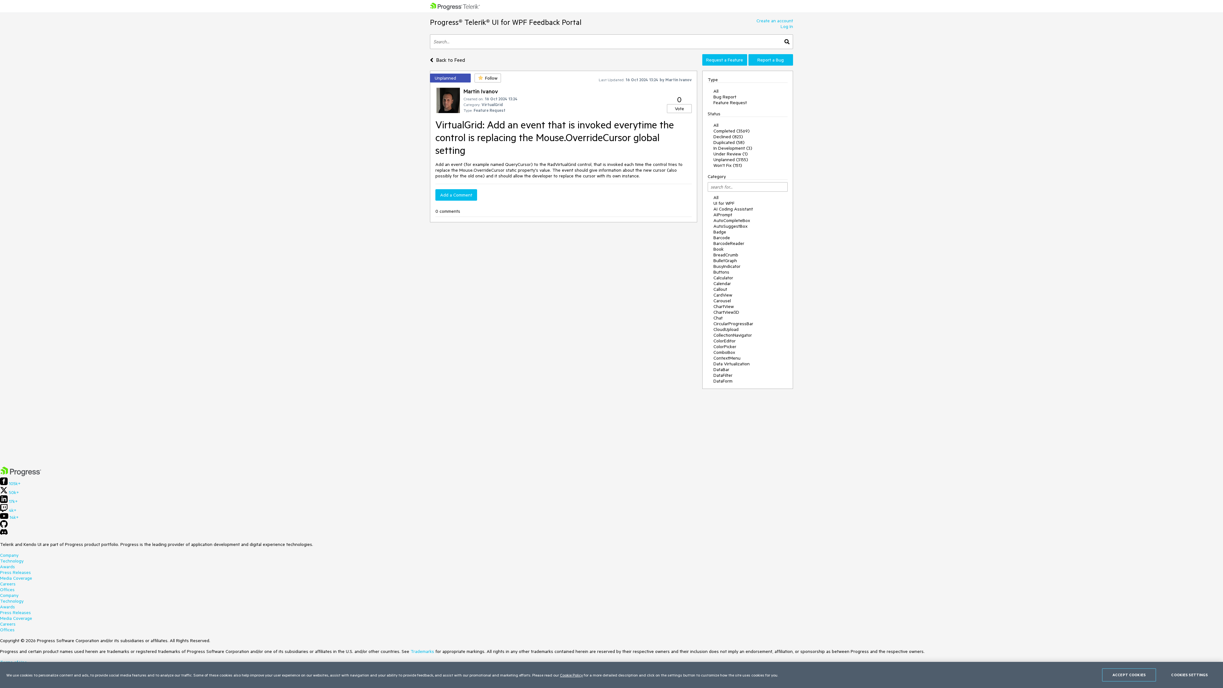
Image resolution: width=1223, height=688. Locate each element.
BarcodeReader (728, 243)
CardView (722, 295)
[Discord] (4, 533)
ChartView (723, 306)
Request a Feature (724, 60)
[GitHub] (4, 526)
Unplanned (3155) (730, 159)
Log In (787, 26)
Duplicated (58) (729, 142)
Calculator (723, 278)
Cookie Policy (571, 674)
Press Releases (15, 572)
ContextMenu (726, 358)
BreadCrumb (725, 255)
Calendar (722, 283)
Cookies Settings (1189, 674)
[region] (611, 675)
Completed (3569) (731, 131)
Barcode (721, 237)
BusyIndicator (726, 266)
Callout (720, 289)
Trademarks (422, 651)
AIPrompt (722, 215)
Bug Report (724, 97)
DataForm (723, 381)
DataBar (721, 369)
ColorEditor (724, 341)
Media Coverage (16, 578)
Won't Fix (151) (727, 165)
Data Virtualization (731, 364)
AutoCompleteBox (731, 220)
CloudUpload (726, 329)
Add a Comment (456, 195)
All (716, 91)
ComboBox (724, 352)
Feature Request (730, 102)
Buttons (721, 272)
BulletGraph (725, 260)
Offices (7, 589)
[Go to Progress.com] (20, 474)
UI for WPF (723, 203)
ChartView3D (726, 312)
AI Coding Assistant (733, 209)
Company (9, 555)
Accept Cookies (1129, 674)
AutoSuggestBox (730, 226)
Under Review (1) (730, 154)
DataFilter (723, 375)
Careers (8, 584)
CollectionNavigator (732, 335)
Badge (719, 232)
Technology (12, 561)
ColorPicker (724, 346)
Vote (679, 108)
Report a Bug (770, 60)
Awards (7, 567)
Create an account (774, 21)
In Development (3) (732, 148)
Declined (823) (728, 137)
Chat (718, 318)
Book (718, 249)
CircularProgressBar (733, 323)
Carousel (722, 301)
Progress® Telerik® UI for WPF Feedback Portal (506, 22)
